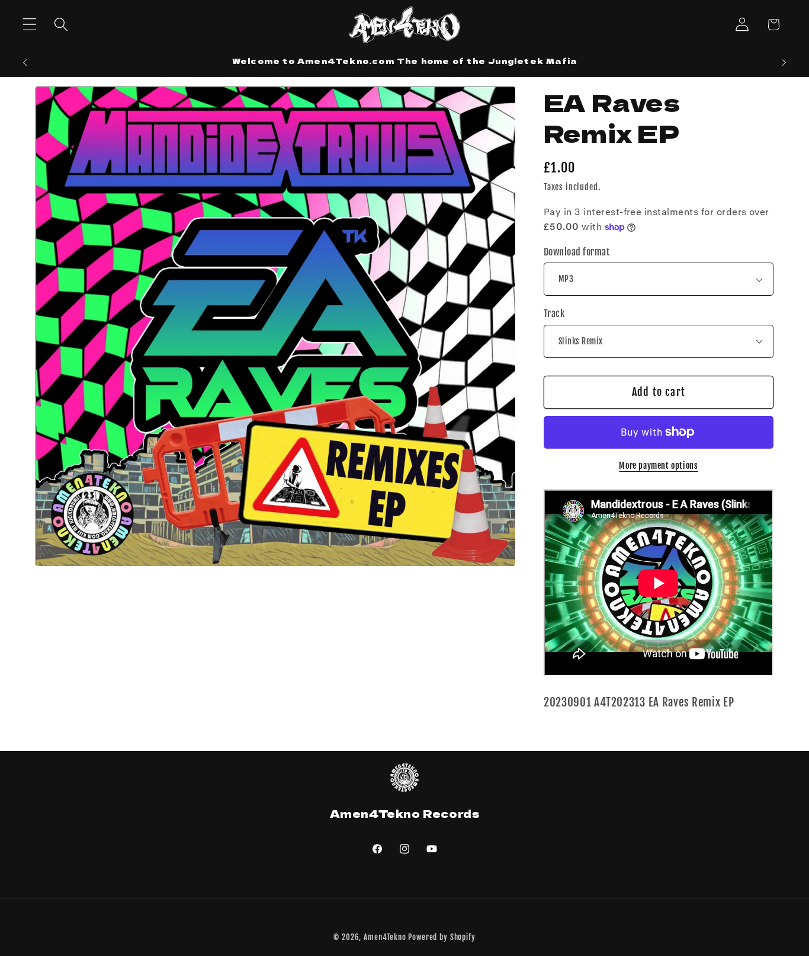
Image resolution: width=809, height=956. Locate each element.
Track (554, 313)
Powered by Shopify (441, 937)
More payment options (658, 465)
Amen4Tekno (385, 937)
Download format (576, 252)
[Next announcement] (784, 62)
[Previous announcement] (25, 62)
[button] (30, 24)
